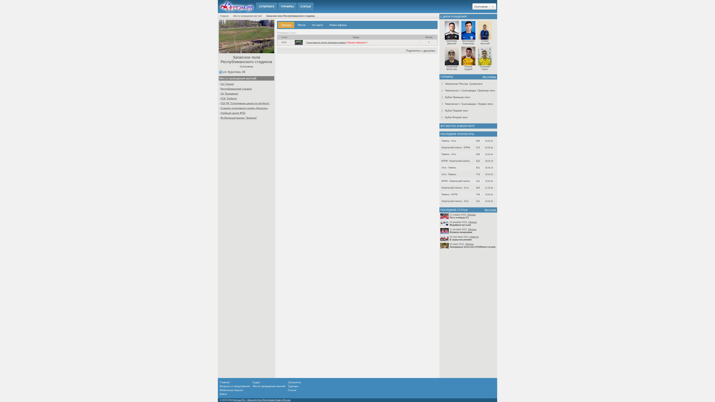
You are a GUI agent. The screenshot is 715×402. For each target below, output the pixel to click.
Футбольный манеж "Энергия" (238, 117)
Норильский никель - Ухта (455, 187)
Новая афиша (338, 24)
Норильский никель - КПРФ (455, 147)
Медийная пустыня (460, 225)
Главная (224, 16)
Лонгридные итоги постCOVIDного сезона (472, 247)
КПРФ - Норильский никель (455, 161)
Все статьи (490, 210)
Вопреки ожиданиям (461, 232)
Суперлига (266, 6)
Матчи (302, 24)
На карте (317, 24)
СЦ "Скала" (227, 83)
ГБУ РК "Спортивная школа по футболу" (245, 103)
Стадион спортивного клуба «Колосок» (244, 108)
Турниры (287, 6)
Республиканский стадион (236, 88)
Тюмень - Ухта (448, 141)
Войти (223, 394)
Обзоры (471, 214)
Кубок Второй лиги (456, 117)
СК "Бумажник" (229, 93)
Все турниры (489, 77)
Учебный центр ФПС (233, 112)
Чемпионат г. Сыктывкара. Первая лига (469, 103)
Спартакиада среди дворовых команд (326, 42)
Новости (474, 237)
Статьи (305, 6)
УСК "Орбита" (228, 98)
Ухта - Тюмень (448, 167)
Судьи (256, 382)
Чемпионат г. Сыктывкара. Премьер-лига (470, 90)
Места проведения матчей (247, 16)
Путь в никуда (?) (459, 217)
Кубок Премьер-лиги (457, 97)
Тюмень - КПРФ (449, 194)
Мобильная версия (231, 390)
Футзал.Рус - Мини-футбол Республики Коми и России (262, 400)
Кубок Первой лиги (456, 110)
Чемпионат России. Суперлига (463, 83)
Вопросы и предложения (235, 386)
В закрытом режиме (461, 239)
